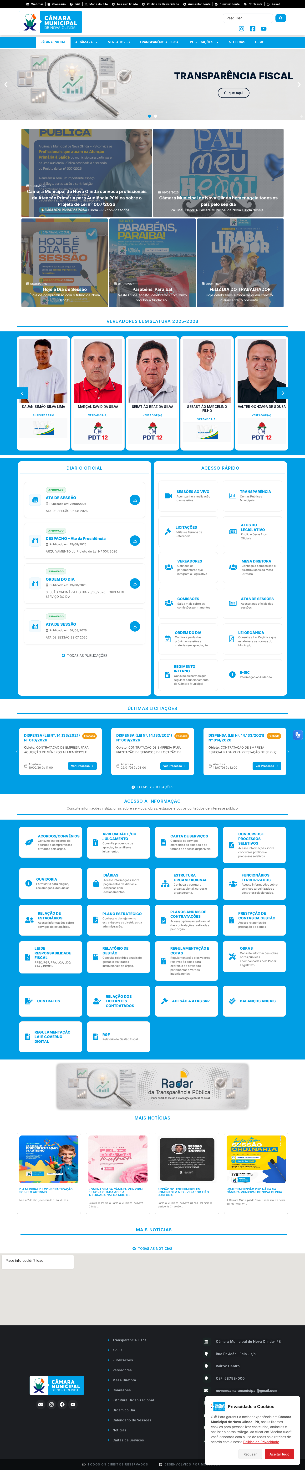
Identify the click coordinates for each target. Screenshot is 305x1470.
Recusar (250, 1454)
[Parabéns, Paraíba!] (152, 262)
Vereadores (119, 42)
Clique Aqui (233, 93)
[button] (6, 84)
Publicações (202, 42)
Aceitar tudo (279, 1454)
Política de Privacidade (261, 1442)
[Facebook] (62, 1404)
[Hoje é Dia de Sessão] (64, 262)
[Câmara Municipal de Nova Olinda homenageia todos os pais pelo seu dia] (218, 173)
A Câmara (84, 42)
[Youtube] (73, 1404)
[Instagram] (51, 1404)
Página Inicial (53, 42)
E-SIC (259, 42)
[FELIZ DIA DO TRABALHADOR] (240, 262)
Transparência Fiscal (159, 42)
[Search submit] (280, 18)
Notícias (237, 42)
